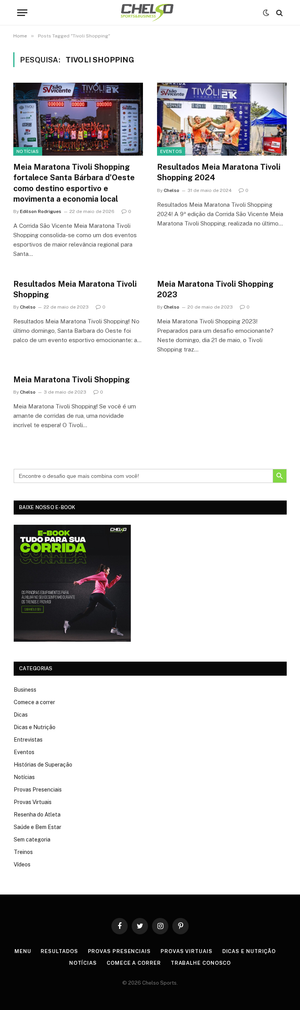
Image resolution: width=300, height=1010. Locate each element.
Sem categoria (32, 839)
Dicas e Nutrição (34, 727)
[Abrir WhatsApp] (280, 990)
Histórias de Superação (43, 764)
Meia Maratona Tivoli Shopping (71, 379)
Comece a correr (34, 702)
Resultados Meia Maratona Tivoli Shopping (75, 289)
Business (25, 690)
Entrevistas (28, 740)
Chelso (171, 190)
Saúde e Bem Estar (37, 827)
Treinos (23, 852)
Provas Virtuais (33, 802)
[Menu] (22, 12)
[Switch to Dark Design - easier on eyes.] (266, 12)
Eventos (171, 151)
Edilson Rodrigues (40, 211)
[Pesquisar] (279, 12)
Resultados (59, 951)
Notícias (27, 151)
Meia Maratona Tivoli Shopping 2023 (215, 289)
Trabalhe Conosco (201, 963)
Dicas (21, 715)
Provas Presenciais (38, 789)
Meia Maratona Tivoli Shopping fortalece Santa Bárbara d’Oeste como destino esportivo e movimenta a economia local (74, 183)
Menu (22, 951)
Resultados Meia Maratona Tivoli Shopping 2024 (218, 172)
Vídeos (22, 864)
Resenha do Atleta (37, 814)
